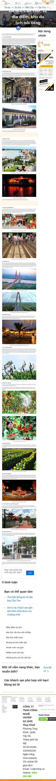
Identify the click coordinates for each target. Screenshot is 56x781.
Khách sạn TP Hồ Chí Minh (48, 701)
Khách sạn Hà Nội (4, 699)
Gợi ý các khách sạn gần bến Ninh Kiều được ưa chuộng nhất (19, 611)
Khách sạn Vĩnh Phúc (4, 702)
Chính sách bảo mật (4, 707)
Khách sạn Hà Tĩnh (13, 699)
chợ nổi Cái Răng (19, 38)
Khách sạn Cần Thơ (13, 698)
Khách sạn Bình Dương (47, 697)
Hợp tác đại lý (4, 712)
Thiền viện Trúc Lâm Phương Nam (7, 505)
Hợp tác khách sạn (4, 708)
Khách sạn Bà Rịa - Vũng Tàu (14, 697)
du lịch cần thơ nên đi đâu (19, 632)
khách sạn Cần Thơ (24, 563)
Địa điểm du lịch (14, 627)
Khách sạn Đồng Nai (47, 698)
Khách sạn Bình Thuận (4, 698)
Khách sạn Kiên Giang (47, 699)
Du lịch (18, 7)
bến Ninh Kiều (17, 140)
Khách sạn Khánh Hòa (39, 699)
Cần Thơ (42, 7)
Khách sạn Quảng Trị (4, 701)
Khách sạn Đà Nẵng (21, 698)
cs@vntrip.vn (37, 769)
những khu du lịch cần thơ (19, 657)
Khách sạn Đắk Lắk (30, 698)
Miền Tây (29, 7)
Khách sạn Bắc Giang (21, 697)
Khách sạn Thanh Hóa (21, 701)
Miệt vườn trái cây (4, 384)
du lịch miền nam (15, 637)
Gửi (30, 573)
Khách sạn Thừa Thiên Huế (31, 701)
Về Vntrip (3, 705)
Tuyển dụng (3, 710)
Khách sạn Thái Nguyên (13, 701)
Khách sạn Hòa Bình (30, 699)
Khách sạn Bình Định (39, 697)
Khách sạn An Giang (4, 697)
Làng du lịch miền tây (17, 642)
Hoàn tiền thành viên (4, 711)
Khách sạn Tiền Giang (39, 701)
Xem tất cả (47, 669)
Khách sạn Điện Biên (39, 698)
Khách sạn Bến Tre (30, 697)
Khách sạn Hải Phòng (21, 699)
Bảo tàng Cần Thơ (5, 533)
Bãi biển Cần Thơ (5, 316)
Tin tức (7, 7)
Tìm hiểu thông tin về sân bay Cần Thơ (20, 599)
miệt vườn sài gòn (15, 647)
